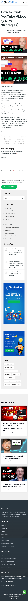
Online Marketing (9, 216)
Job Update (8, 211)
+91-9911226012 (9, 582)
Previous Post (8, 139)
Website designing (9, 236)
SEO (6, 222)
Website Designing (6, 567)
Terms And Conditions (7, 543)
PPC (6, 219)
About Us (3, 525)
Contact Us (4, 528)
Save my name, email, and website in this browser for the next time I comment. (13, 181)
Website (21, 171)
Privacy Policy (5, 540)
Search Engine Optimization (8, 558)
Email (12, 171)
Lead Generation (9, 213)
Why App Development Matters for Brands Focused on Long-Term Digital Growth (16, 263)
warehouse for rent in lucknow (12, 381)
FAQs (2, 537)
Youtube (16, 32)
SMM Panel (8, 224)
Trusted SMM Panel (9, 377)
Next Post (19, 139)
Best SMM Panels (9, 367)
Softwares (7, 230)
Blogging (7, 208)
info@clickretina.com (10, 585)
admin (10, 32)
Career (3, 531)
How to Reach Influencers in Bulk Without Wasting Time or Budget (16, 273)
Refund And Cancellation (7, 546)
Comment (4, 157)
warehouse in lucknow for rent (12, 384)
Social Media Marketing (11, 227)
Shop (2, 555)
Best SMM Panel (9, 364)
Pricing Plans (4, 534)
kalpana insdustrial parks (11, 371)
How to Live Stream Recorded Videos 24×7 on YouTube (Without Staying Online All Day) (15, 251)
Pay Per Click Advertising (8, 564)
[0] (23, 3)
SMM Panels (16, 374)
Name (3, 171)
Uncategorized (9, 233)
